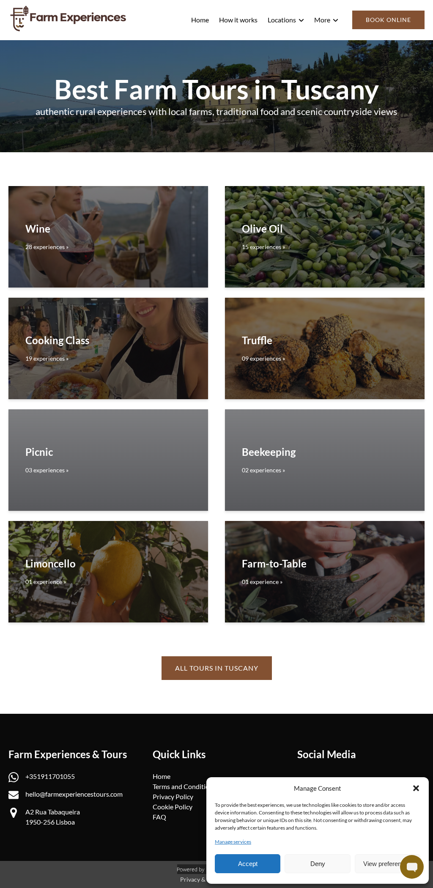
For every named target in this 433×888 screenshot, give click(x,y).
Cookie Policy (172, 807)
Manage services (233, 842)
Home (200, 20)
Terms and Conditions (184, 786)
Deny (317, 863)
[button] (416, 788)
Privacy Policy (173, 796)
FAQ (159, 817)
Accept (248, 863)
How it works (238, 20)
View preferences (387, 863)
